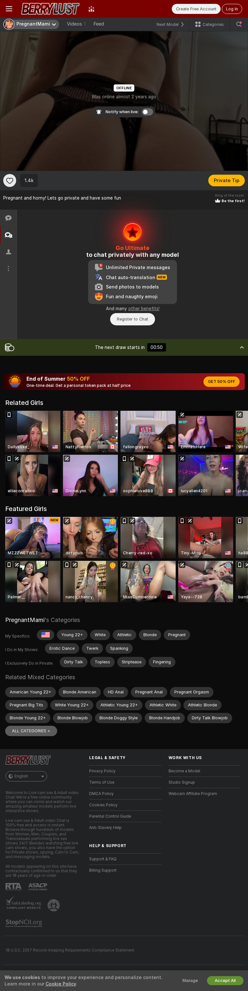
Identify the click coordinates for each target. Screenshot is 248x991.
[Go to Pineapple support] (54, 905)
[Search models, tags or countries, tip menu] (239, 24)
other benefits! (144, 308)
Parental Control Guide (110, 816)
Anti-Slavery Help (105, 827)
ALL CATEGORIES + (31, 730)
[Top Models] (91, 8)
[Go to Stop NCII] (24, 923)
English (21, 776)
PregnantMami (25, 619)
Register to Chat (132, 319)
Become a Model (184, 771)
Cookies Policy (103, 805)
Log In (232, 8)
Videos (76, 24)
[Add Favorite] (9, 180)
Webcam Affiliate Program (193, 793)
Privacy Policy (102, 771)
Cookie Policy (61, 983)
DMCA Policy (101, 793)
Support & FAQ (103, 859)
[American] (45, 635)
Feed (98, 24)
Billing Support (103, 870)
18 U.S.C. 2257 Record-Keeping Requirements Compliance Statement (69, 950)
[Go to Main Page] (50, 8)
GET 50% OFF (221, 381)
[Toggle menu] (9, 8)
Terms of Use (101, 782)
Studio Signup (182, 782)
